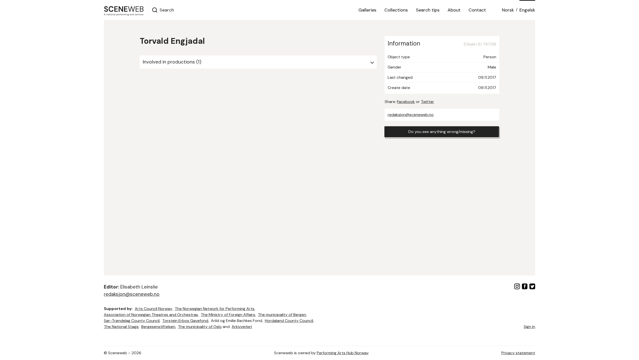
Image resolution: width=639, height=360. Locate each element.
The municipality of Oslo (200, 326)
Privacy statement (518, 353)
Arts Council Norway (153, 308)
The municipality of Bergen (282, 314)
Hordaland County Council (289, 320)
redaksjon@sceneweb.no (411, 114)
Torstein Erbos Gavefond (185, 320)
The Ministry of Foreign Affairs (228, 314)
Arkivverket (242, 326)
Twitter (427, 101)
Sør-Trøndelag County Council (132, 320)
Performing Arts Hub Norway (343, 353)
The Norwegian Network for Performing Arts (214, 308)
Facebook (406, 101)
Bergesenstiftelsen (158, 326)
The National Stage (121, 326)
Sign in (529, 326)
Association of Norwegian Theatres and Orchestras (151, 314)
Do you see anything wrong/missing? (441, 131)
